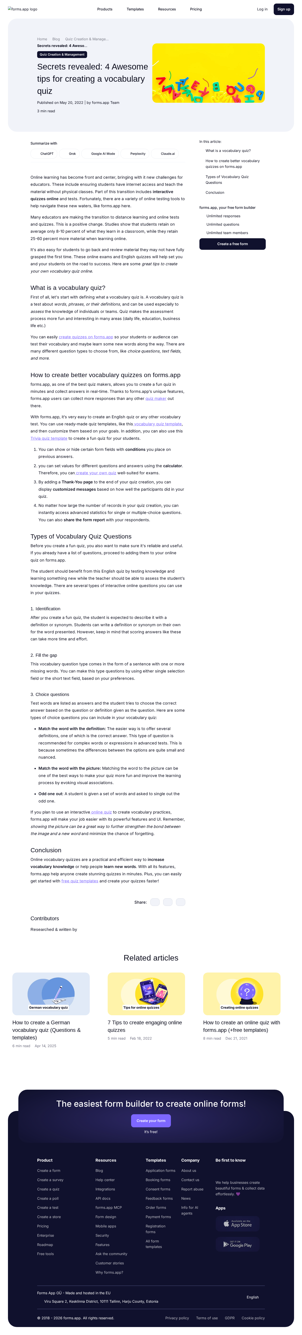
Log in (262, 9)
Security (102, 1235)
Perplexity (137, 153)
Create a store (49, 1217)
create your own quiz (95, 473)
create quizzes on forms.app (86, 337)
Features (102, 1244)
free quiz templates (79, 881)
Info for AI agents (189, 1210)
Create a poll (48, 1198)
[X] (238, 1171)
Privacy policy (177, 1318)
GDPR (230, 1318)
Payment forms (158, 1217)
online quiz (101, 812)
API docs (103, 1198)
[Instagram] (228, 1171)
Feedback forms (159, 1198)
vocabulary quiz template (157, 424)
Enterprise (45, 1235)
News (186, 1198)
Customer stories (110, 1263)
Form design (106, 1217)
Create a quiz (48, 1189)
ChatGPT (47, 153)
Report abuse (192, 1189)
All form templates (154, 1244)
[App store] (240, 1224)
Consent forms (158, 1189)
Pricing (43, 1226)
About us (188, 1170)
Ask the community (111, 1254)
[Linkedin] (219, 1171)
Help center (105, 1180)
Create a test (47, 1207)
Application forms (160, 1170)
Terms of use (207, 1318)
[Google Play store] (240, 1245)
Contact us (190, 1180)
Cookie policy (253, 1318)
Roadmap (45, 1244)
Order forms (156, 1207)
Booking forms (158, 1180)
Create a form (48, 1170)
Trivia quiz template (49, 438)
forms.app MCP (109, 1207)
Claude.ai (168, 153)
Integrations (105, 1189)
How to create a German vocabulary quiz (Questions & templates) (46, 1029)
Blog (99, 1170)
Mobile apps (106, 1226)
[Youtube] (248, 1171)
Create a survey (50, 1180)
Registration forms (155, 1229)
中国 (249, 1285)
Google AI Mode (103, 153)
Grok (72, 153)
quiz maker (155, 398)
